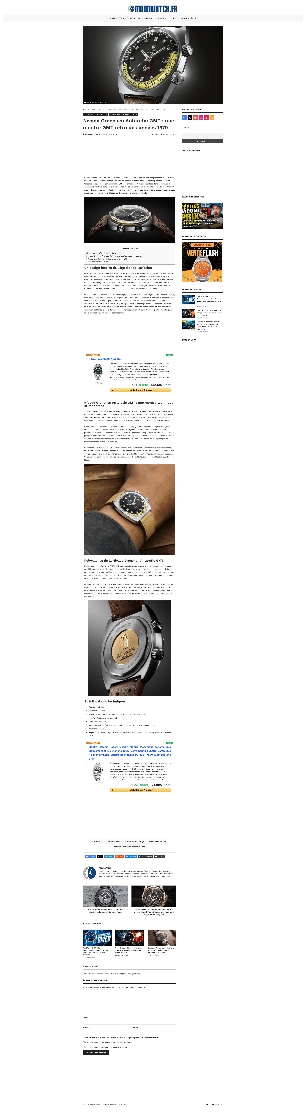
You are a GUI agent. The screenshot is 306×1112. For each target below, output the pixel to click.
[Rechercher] (196, 18)
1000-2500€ (89, 114)
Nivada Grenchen (98, 590)
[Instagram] (201, 117)
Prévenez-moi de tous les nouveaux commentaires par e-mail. (109, 1042)
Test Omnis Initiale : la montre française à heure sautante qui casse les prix (128, 950)
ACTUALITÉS (116, 18)
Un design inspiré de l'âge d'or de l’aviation (103, 253)
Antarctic (97, 841)
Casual (134, 114)
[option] (202, 216)
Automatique (115, 114)
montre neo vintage (135, 841)
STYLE (184, 18)
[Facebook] (184, 117)
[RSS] (212, 117)
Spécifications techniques (97, 262)
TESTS (130, 18)
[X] (190, 117)
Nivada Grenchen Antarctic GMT (130, 846)
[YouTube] (195, 117)
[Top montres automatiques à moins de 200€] (202, 216)
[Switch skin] (192, 18)
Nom (85, 1017)
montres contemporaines (109, 288)
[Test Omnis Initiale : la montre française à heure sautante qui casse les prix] (129, 938)
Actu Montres (104, 109)
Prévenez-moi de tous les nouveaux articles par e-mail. (106, 1047)
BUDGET (160, 18)
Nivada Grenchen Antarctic (98, 273)
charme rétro (168, 294)
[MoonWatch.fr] (153, 8)
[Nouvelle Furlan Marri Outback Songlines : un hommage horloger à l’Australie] (162, 938)
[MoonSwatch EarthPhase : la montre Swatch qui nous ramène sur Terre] (105, 896)
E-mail (86, 1027)
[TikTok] (206, 117)
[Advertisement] (129, 154)
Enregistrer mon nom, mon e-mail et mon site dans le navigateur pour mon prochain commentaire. (122, 1038)
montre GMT (114, 841)
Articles (94, 109)
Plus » (168, 876)
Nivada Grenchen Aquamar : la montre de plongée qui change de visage (115, 974)
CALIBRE (173, 18)
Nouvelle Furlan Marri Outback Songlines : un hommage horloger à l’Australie (161, 950)
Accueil (87, 109)
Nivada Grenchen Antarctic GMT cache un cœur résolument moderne (140, 411)
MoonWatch (89, 134)
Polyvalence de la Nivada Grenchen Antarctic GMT (107, 259)
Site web (135, 1027)
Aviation (126, 114)
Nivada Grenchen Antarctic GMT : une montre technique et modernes (114, 256)
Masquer (134, 249)
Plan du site (121, 1105)
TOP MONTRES (145, 18)
